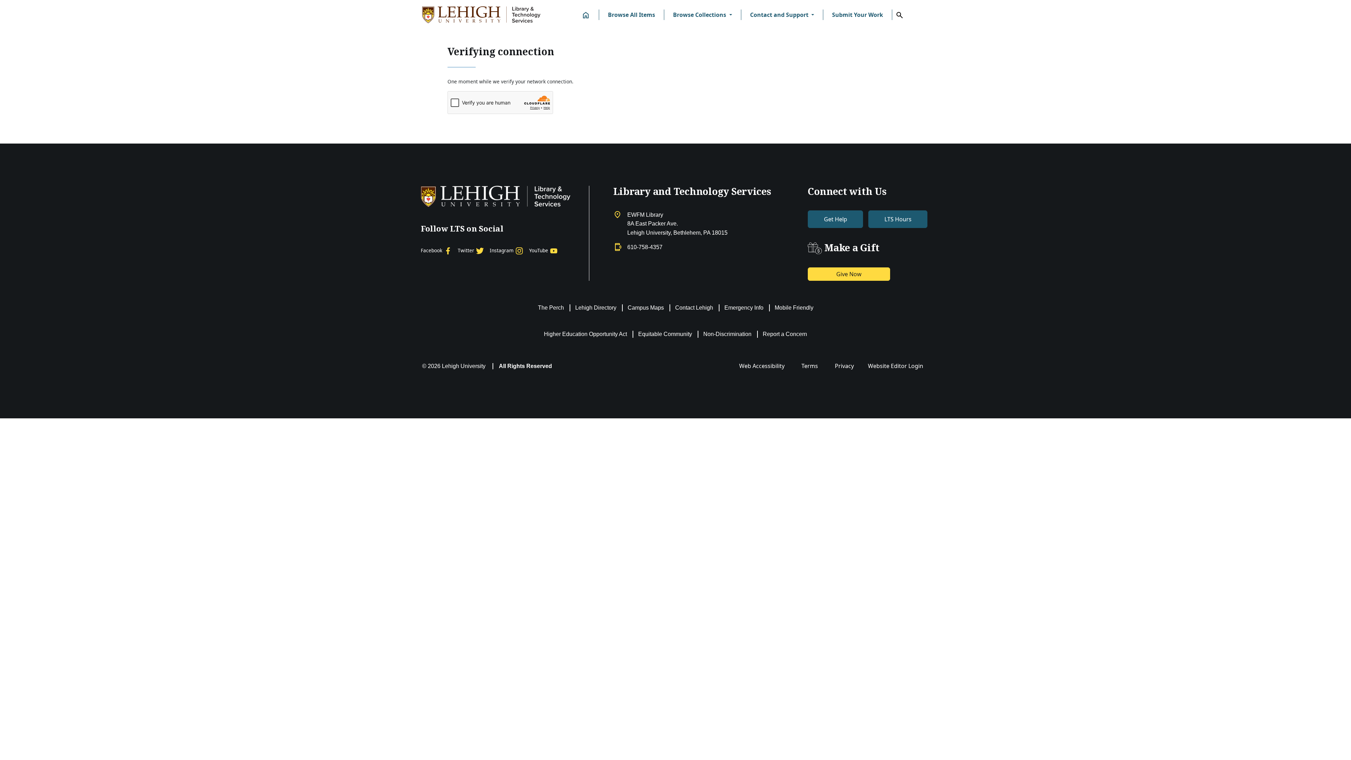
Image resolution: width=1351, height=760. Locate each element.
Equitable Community (665, 334)
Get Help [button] (835, 219)
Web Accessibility (762, 366)
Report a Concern (785, 334)
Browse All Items (631, 15)
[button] (702, 14)
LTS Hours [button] (898, 219)
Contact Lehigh (694, 308)
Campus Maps (646, 308)
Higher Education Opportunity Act (585, 334)
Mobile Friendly (794, 308)
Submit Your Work (857, 15)
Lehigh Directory (595, 308)
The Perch (551, 308)
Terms (809, 366)
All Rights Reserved (525, 366)
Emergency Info (743, 308)
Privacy (844, 366)
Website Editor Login (895, 366)
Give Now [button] (849, 274)
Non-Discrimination (727, 334)
